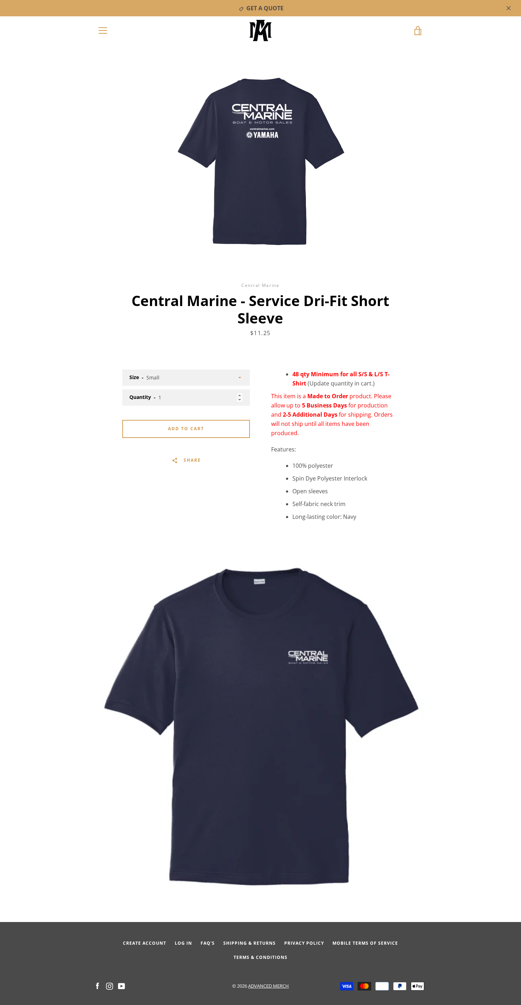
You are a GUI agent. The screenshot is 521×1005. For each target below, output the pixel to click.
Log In (183, 943)
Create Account (144, 943)
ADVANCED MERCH (268, 986)
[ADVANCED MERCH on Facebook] (97, 985)
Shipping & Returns (249, 943)
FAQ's (208, 943)
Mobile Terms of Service (365, 943)
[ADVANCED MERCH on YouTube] (121, 985)
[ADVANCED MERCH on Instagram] (109, 985)
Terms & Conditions (260, 957)
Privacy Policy (304, 943)
